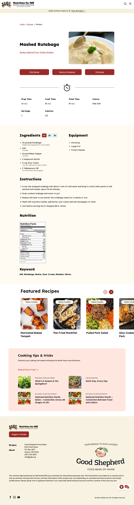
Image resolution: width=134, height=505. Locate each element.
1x (44, 135)
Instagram (14, 497)
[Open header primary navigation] (130, 3)
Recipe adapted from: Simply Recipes (37, 52)
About (12, 450)
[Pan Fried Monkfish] (67, 316)
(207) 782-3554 (30, 454)
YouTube (18, 497)
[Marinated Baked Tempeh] (34, 318)
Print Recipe (34, 72)
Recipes (13, 445)
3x (55, 135)
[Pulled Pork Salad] (99, 316)
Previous (105, 292)
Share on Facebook (67, 72)
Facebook (10, 497)
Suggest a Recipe (19, 434)
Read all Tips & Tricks (27, 370)
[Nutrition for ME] (18, 4)
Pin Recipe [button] (99, 72)
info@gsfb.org (30, 457)
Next (111, 292)
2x (50, 135)
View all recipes (77, 11)
